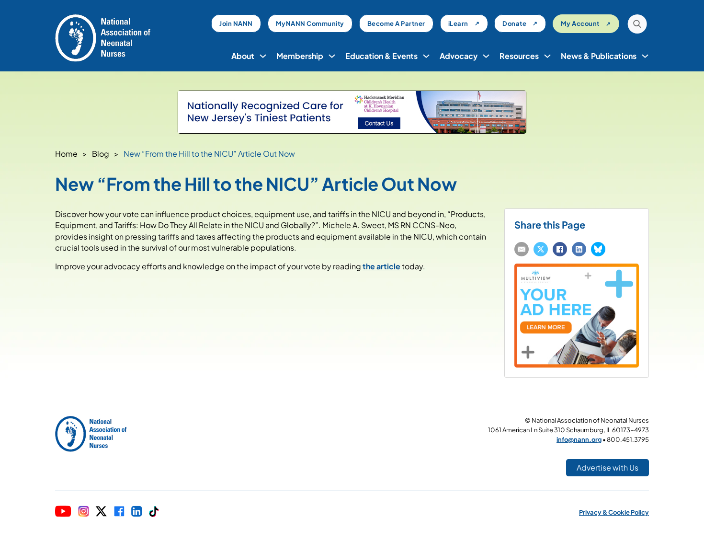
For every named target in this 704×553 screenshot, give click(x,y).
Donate (514, 23)
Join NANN (236, 23)
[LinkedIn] (579, 249)
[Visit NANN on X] (101, 512)
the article (381, 266)
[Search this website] (637, 25)
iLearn (458, 23)
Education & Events (381, 56)
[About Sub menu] (263, 56)
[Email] (521, 249)
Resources (519, 56)
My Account (580, 23)
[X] (541, 249)
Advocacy (458, 56)
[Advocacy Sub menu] (486, 56)
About (242, 56)
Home (66, 154)
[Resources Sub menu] (547, 56)
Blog (100, 154)
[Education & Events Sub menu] (426, 56)
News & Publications (598, 56)
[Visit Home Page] (103, 37)
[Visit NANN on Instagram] (83, 512)
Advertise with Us (607, 467)
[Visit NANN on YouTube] (63, 512)
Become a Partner (396, 23)
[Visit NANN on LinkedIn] (136, 512)
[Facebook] (560, 249)
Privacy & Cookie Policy (614, 512)
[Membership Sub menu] (332, 56)
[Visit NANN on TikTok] (154, 512)
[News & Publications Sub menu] (645, 56)
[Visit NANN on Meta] (119, 512)
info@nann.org (579, 439)
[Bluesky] (598, 249)
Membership (299, 56)
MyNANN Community (310, 23)
